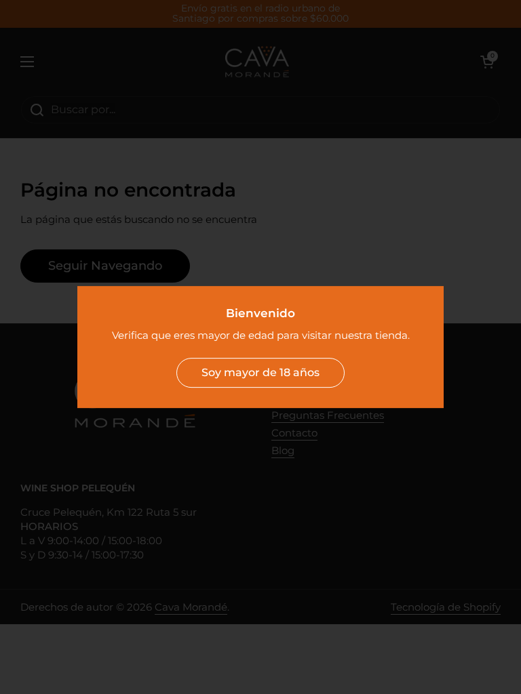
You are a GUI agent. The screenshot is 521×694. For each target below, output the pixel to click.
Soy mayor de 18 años (260, 372)
